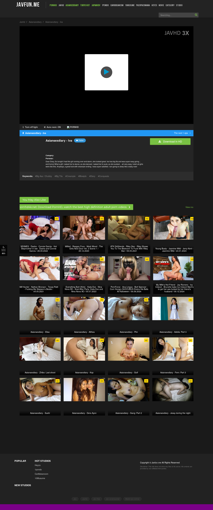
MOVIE (161, 5)
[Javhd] (28, 4)
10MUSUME (129, 5)
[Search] (196, 15)
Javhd (22, 21)
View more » (191, 207)
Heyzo (38, 465)
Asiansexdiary (35, 21)
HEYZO (154, 5)
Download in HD (172, 141)
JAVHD (61, 5)
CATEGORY (170, 5)
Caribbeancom (41, 473)
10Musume (40, 478)
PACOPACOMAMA (143, 5)
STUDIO (179, 5)
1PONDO (105, 5)
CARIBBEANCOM (116, 5)
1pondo (38, 469)
